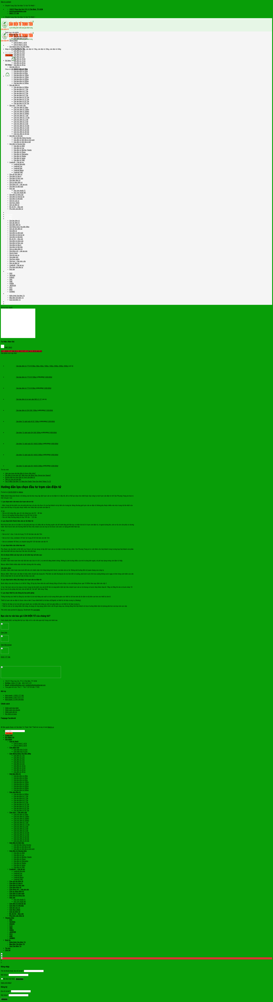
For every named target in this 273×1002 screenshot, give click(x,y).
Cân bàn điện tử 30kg (21, 69)
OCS (10, 288)
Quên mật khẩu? (6, 983)
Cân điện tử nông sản (16, 195)
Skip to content (6, 2)
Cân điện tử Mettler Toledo (23, 150)
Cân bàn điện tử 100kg (21, 75)
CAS (10, 279)
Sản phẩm (8, 219)
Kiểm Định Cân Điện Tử (17, 296)
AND (10, 290)
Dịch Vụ (7, 294)
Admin (21, 492)
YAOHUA (12, 275)
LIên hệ (7, 304)
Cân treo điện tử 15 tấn (21, 128)
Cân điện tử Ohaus (20, 152)
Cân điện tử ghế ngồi (16, 187)
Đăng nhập (19, 979)
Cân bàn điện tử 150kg (21, 77)
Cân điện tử (13, 231)
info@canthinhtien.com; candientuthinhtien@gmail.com (28, 685)
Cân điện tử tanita (19, 158)
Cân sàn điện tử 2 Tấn (21, 91)
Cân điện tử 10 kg (19, 59)
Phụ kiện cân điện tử (16, 209)
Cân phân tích (13, 35)
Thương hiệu (9, 918)
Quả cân (12, 189)
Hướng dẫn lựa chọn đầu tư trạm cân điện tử (20, 477)
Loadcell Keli (18, 168)
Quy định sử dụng (11, 714)
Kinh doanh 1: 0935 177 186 (14, 695)
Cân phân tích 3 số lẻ (20, 37)
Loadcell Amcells (19, 164)
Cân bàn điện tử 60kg (21, 73)
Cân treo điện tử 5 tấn (21, 124)
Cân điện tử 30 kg (19, 65)
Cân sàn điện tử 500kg (21, 87)
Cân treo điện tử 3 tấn (21, 122)
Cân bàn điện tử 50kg (21, 71)
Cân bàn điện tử (14, 67)
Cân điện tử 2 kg (19, 51)
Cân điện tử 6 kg (19, 57)
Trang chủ (8, 215)
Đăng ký (4, 999)
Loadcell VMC (18, 172)
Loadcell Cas (18, 166)
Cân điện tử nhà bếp (16, 199)
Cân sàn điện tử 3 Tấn (21, 93)
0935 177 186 (16, 683)
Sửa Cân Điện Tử (15, 300)
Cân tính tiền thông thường (22, 138)
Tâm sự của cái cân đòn (13, 479)
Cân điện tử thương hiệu (17, 144)
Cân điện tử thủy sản (16, 178)
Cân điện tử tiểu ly (15, 176)
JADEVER (12, 286)
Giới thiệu (8, 217)
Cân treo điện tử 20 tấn (21, 130)
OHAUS (11, 277)
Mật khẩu (4, 975)
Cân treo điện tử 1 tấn (21, 116)
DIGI (10, 273)
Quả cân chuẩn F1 (19, 191)
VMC (11, 282)
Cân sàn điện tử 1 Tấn (21, 89)
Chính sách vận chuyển (12, 710)
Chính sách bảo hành (12, 708)
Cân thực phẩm (14, 203)
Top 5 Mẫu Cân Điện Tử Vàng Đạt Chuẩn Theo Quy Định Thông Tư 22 (28, 481)
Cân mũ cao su (14, 201)
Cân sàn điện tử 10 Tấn (21, 97)
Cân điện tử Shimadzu (21, 154)
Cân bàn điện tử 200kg (21, 79)
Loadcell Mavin (19, 170)
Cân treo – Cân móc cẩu (17, 105)
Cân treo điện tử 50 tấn (21, 134)
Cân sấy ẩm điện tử (15, 174)
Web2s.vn (50, 727)
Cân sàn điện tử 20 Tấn (21, 101)
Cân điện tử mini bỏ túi (16, 197)
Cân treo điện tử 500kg (21, 114)
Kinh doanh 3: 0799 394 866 (14, 700)
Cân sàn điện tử (14, 85)
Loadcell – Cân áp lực (16, 162)
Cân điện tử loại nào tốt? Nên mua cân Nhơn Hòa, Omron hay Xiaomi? (28, 475)
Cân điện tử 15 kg (19, 61)
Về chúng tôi (9, 737)
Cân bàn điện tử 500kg (21, 83)
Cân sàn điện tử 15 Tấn (21, 99)
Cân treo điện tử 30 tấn (21, 132)
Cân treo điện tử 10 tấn (21, 126)
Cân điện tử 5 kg (19, 55)
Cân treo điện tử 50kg (21, 107)
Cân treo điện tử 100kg (21, 110)
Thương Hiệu (9, 271)
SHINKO (12, 292)
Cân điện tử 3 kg (19, 53)
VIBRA (11, 284)
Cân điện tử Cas (19, 148)
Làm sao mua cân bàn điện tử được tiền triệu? (20, 473)
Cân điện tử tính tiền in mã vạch (24, 140)
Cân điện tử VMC (19, 160)
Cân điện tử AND (19, 146)
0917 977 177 (26, 683)
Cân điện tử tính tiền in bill (22, 142)
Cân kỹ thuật (13, 41)
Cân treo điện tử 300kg (21, 112)
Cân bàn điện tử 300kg (21, 81)
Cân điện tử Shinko (20, 156)
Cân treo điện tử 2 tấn (21, 120)
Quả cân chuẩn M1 (20, 193)
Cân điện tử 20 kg (19, 63)
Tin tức (7, 302)
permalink (36, 610)
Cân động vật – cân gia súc (18, 185)
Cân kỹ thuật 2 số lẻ (20, 45)
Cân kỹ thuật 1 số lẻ (20, 43)
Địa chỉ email (6, 991)
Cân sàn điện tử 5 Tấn (21, 95)
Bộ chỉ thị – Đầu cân (16, 207)
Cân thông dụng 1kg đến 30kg (19, 47)
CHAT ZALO (8, 347)
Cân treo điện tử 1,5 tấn (21, 118)
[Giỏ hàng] (7, 76)
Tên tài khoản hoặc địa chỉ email (12, 971)
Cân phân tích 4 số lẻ (20, 39)
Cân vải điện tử (14, 205)
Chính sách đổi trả (11, 712)
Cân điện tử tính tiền (16, 136)
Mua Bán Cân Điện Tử (16, 298)
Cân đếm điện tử (14, 180)
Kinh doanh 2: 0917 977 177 (14, 698)
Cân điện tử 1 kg (19, 49)
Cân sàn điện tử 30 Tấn (21, 103)
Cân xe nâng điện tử (16, 182)
